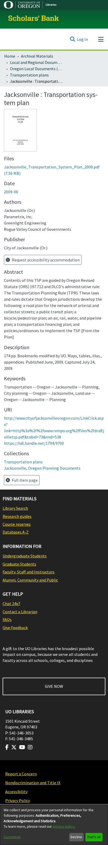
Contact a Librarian (20, 611)
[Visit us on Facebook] (7, 747)
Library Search (15, 508)
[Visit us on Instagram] (30, 747)
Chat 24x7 (11, 603)
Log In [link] (82, 39)
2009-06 (11, 191)
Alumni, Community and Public (30, 580)
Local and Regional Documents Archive (36, 62)
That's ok (94, 837)
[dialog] (54, 825)
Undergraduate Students (25, 555)
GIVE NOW (54, 686)
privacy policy (63, 826)
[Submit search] (72, 39)
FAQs (7, 619)
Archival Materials (37, 56)
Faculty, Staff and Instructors (29, 571)
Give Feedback (15, 627)
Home (9, 56)
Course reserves (17, 524)
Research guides (17, 516)
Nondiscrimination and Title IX (32, 782)
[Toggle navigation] (100, 39)
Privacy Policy (17, 800)
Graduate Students (19, 564)
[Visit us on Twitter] (14, 747)
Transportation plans (29, 75)
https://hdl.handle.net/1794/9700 (34, 443)
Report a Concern (21, 773)
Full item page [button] (24, 480)
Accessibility (16, 791)
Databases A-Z (16, 532)
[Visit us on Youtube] (22, 747)
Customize (12, 837)
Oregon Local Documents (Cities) (36, 68)
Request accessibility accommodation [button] (45, 259)
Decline (76, 837)
